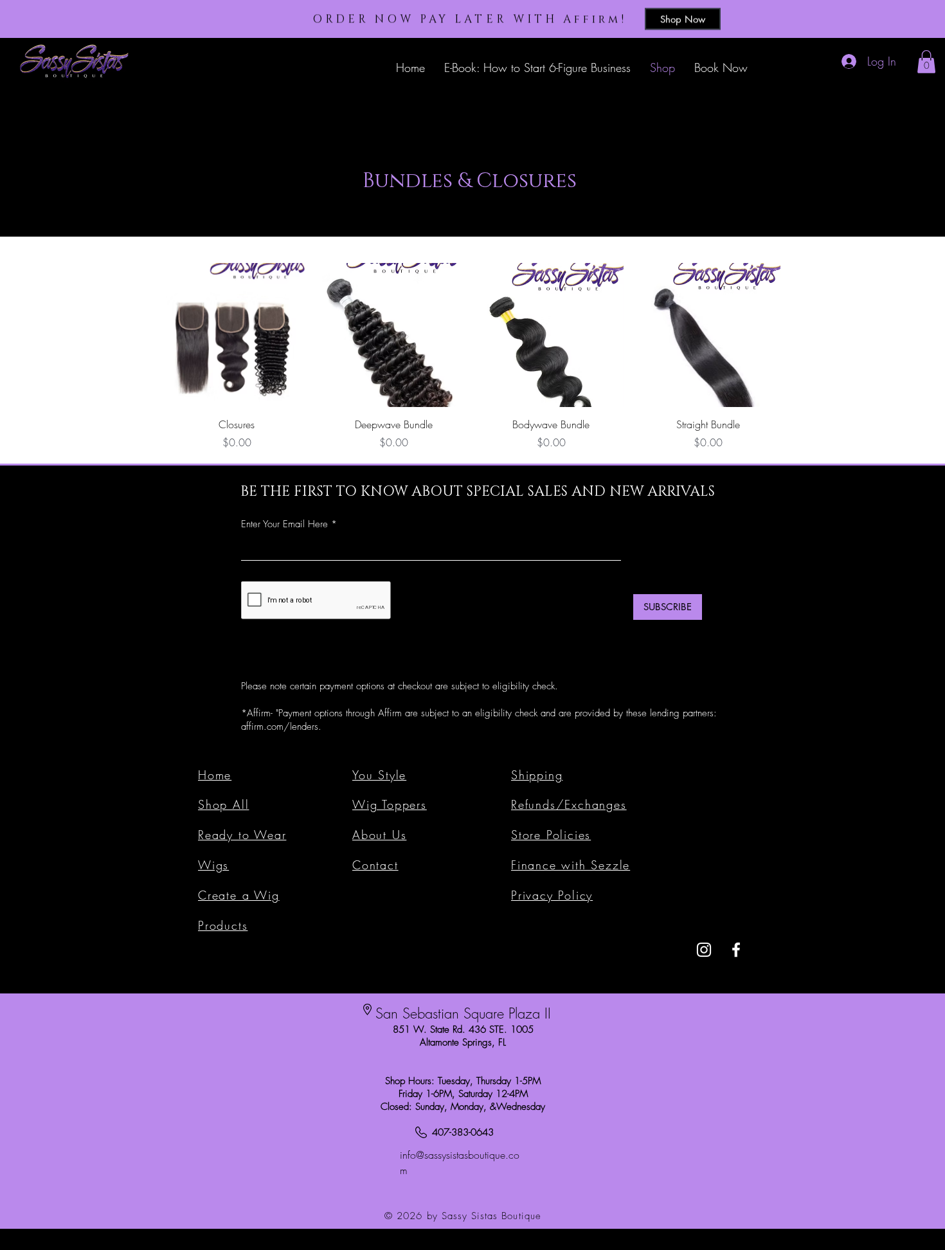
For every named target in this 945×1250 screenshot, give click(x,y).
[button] (926, 61)
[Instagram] (704, 949)
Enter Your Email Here (284, 524)
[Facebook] (736, 949)
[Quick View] (237, 335)
